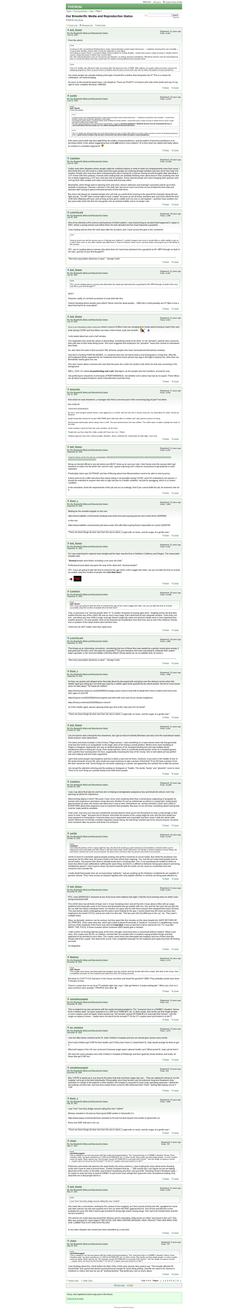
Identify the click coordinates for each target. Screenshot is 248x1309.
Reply (166, 88)
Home (69, 11)
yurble (73, 95)
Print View (121, 1285)
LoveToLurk (76, 212)
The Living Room (80, 11)
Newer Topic (74, 1281)
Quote (176, 88)
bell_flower (79, 20)
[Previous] (161, 1281)
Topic (92, 11)
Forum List (73, 25)
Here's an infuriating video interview (84, 327)
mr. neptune (76, 1027)
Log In (158, 2)
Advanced (176, 17)
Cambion (75, 158)
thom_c (74, 501)
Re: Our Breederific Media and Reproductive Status (87, 33)
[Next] (181, 1281)
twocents (75, 389)
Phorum (131, 1307)
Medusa (74, 957)
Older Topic (87, 1281)
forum (118, 1307)
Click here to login (75, 1299)
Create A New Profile (173, 2)
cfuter (73, 1140)
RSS (131, 1285)
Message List (87, 25)
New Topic (101, 25)
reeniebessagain (79, 999)
